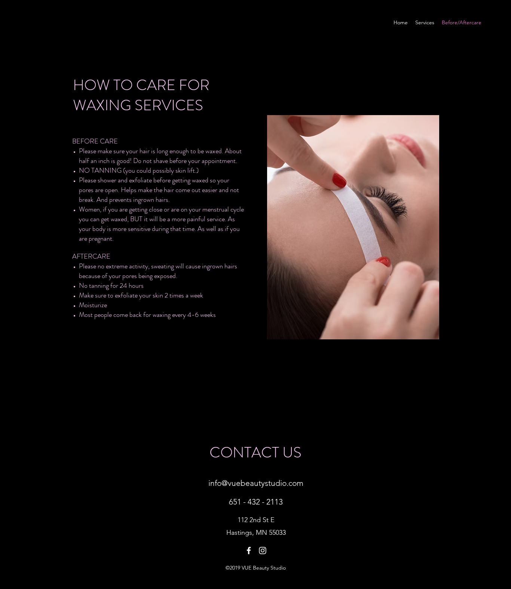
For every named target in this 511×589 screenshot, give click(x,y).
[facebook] (249, 550)
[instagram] (262, 550)
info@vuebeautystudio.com (255, 483)
